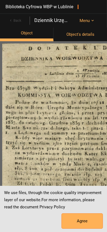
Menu (85, 20)
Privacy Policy (52, 207)
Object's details (80, 34)
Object (27, 33)
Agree (82, 221)
